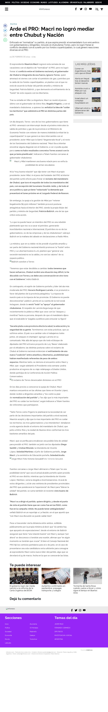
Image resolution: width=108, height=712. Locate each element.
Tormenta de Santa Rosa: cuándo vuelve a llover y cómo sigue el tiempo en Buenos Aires (87, 589)
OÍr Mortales (76, 2)
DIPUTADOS (59, 631)
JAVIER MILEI (59, 624)
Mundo (44, 2)
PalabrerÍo (88, 2)
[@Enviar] (5, 35)
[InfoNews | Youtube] (90, 9)
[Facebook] (5, 26)
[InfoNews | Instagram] (85, 9)
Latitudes (53, 2)
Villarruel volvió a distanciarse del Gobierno (82, 110)
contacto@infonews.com (23, 654)
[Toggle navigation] (6, 9)
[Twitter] (5, 30)
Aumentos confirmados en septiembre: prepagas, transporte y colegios (53, 588)
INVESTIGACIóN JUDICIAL (63, 635)
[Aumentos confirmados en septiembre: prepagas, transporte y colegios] (56, 583)
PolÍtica (16, 2)
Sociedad (25, 2)
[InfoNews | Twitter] (81, 9)
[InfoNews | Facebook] (76, 9)
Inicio (7, 2)
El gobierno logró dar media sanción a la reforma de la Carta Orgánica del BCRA (22, 588)
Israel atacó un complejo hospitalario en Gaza (81, 101)
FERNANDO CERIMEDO (62, 628)
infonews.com (10, 652)
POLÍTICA (13, 24)
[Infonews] (10, 609)
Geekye (98, 2)
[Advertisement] (54, 685)
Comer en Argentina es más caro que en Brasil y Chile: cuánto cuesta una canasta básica (83, 74)
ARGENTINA (59, 639)
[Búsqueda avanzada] (102, 9)
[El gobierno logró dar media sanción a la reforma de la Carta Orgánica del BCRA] (24, 583)
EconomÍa (35, 2)
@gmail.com (52, 652)
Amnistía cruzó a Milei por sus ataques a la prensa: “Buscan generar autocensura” (82, 94)
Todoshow (33, 639)
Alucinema (64, 2)
